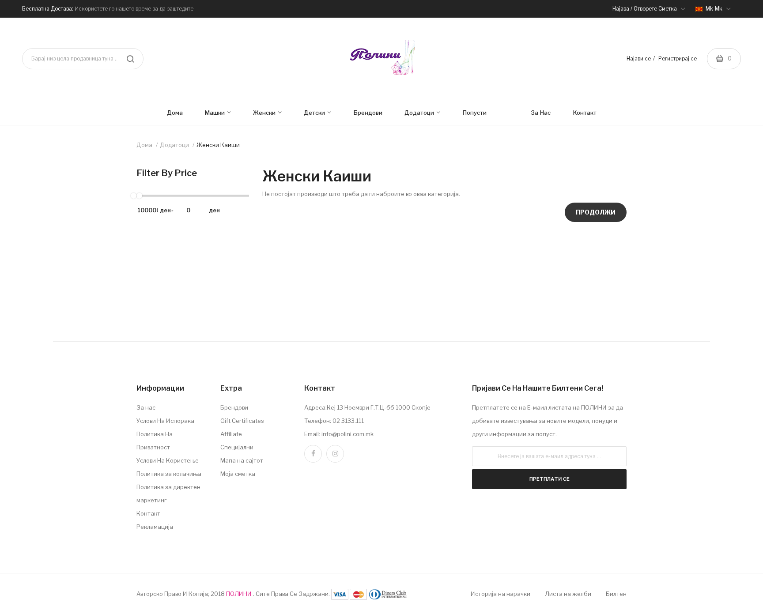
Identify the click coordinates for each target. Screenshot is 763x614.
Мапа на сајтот (241, 460)
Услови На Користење (167, 460)
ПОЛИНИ (239, 593)
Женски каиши (218, 144)
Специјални (236, 447)
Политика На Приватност (154, 440)
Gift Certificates (242, 420)
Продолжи (596, 212)
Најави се (639, 58)
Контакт (148, 513)
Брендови (234, 407)
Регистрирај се (677, 58)
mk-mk (714, 8)
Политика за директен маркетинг (168, 493)
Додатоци (174, 144)
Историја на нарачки (500, 593)
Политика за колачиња (168, 473)
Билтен (616, 593)
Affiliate (231, 433)
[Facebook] (313, 454)
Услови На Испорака (165, 420)
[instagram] (335, 454)
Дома (144, 144)
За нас (145, 407)
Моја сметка (237, 473)
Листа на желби (568, 593)
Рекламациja (154, 526)
